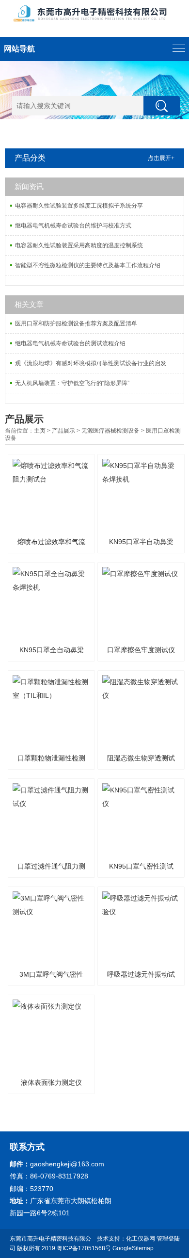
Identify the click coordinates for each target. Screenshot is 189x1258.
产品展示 (63, 430)
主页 (40, 430)
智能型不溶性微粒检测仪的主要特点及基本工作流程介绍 (87, 265)
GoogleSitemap (133, 1248)
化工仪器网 (140, 1238)
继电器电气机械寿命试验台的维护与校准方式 (73, 225)
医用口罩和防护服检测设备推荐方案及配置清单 (76, 323)
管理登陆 (168, 1238)
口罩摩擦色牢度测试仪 (141, 650)
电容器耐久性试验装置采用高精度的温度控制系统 (79, 245)
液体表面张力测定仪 (51, 1082)
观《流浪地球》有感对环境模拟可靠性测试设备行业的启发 (90, 363)
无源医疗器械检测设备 (110, 430)
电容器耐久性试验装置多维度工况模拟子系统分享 (79, 205)
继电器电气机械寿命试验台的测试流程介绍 (70, 343)
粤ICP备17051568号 (84, 1248)
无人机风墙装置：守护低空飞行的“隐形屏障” (72, 383)
